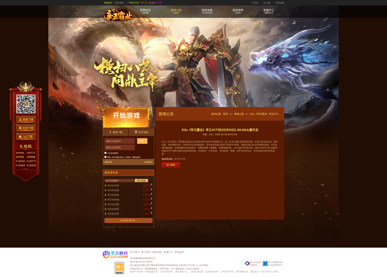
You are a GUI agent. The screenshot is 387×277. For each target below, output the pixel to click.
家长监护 (179, 252)
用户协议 (146, 252)
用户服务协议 (118, 157)
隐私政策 (136, 157)
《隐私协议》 (180, 268)
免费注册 (108, 162)
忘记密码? (148, 162)
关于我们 (135, 252)
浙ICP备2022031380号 (141, 261)
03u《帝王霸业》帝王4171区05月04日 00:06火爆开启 (279, 113)
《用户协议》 (164, 268)
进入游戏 (141, 180)
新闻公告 (239, 113)
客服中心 (168, 252)
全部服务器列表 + (128, 220)
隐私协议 (157, 252)
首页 (225, 113)
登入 (142, 141)
